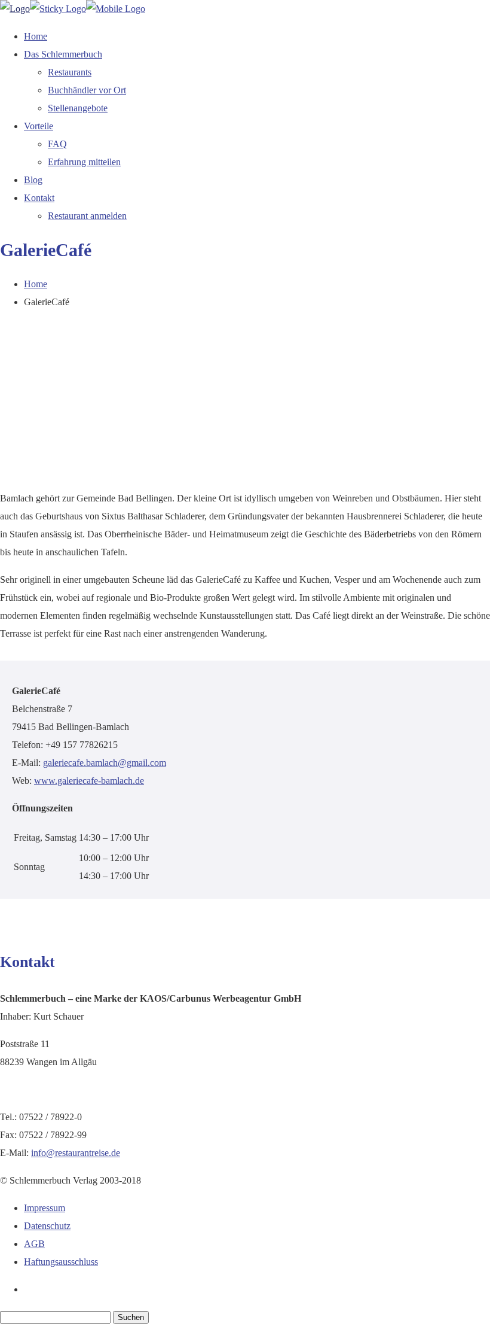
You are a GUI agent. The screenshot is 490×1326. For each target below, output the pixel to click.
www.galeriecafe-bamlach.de (89, 780)
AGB (34, 1244)
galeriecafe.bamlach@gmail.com (104, 763)
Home (35, 284)
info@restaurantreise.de (75, 1153)
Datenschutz (47, 1226)
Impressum (44, 1208)
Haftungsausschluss (61, 1262)
